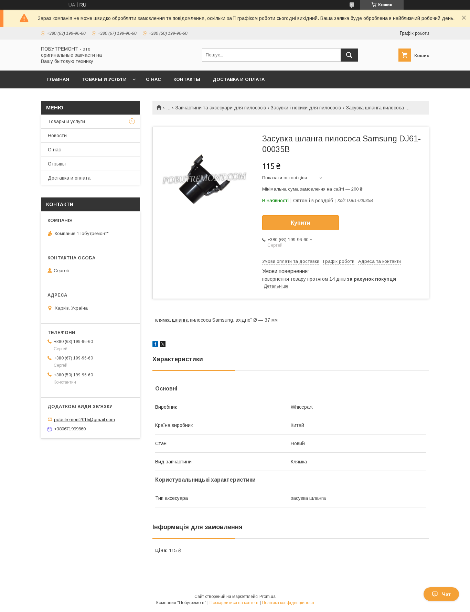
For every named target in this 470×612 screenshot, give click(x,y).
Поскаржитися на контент (234, 602)
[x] (162, 345)
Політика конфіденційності (288, 602)
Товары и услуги (104, 79)
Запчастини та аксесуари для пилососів (220, 107)
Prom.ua (267, 596)
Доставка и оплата (239, 79)
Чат (446, 594)
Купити (300, 223)
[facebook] (155, 345)
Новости (57, 135)
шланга (180, 320)
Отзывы (57, 164)
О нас (153, 79)
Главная (58, 79)
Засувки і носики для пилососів (306, 107)
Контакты (186, 79)
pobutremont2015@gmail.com (84, 419)
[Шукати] (349, 55)
